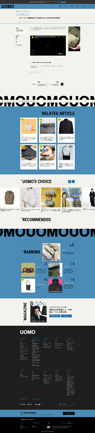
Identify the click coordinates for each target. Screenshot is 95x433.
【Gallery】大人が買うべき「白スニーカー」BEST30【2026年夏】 (68, 253)
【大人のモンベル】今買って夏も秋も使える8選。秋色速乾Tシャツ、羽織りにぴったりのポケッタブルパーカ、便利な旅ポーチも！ (69, 286)
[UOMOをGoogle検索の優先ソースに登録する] (18, 45)
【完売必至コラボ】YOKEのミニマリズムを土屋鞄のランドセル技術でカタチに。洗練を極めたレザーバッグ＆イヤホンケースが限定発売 (66, 165)
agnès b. (38, 287)
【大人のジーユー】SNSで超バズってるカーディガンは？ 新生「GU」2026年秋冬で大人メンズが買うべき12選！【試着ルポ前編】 (50, 210)
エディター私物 (24, 21)
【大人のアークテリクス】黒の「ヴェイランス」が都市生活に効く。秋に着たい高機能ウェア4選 (66, 138)
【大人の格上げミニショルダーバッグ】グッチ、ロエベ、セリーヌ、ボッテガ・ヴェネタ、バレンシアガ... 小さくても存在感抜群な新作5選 (41, 271)
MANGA (83, 5)
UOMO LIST (67, 5)
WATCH (78, 5)
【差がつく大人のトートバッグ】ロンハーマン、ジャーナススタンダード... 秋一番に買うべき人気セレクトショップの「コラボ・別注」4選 (28, 139)
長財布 (20, 21)
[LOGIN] (90, 6)
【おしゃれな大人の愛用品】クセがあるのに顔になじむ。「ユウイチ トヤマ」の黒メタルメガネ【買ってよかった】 (47, 165)
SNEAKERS (72, 5)
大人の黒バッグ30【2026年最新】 (41, 285)
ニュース (42, 135)
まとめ (23, 135)
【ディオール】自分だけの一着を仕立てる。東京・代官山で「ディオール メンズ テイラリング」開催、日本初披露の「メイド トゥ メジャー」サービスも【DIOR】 (47, 139)
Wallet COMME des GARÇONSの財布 (20, 30)
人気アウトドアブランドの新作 (68, 283)
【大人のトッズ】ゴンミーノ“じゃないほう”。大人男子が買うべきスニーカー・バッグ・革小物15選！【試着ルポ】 (30, 210)
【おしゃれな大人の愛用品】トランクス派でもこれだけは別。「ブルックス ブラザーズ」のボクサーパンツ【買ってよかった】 (28, 165)
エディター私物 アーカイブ (23, 14)
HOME (3, 101)
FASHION (60, 5)
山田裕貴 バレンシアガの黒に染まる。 (69, 209)
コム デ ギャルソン (30, 21)
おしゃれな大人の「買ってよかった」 (27, 162)
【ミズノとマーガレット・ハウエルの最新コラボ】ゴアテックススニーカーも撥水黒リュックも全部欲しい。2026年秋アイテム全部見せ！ (68, 271)
